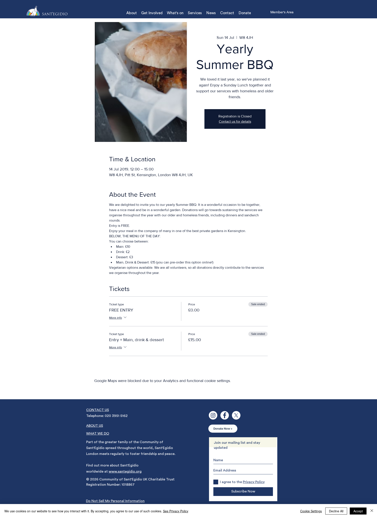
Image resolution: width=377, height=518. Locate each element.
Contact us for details (235, 121)
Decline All (336, 511)
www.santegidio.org (125, 471)
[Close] (371, 511)
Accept (358, 511)
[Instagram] (213, 415)
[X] (236, 415)
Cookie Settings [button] (311, 511)
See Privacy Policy (175, 511)
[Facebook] (224, 415)
